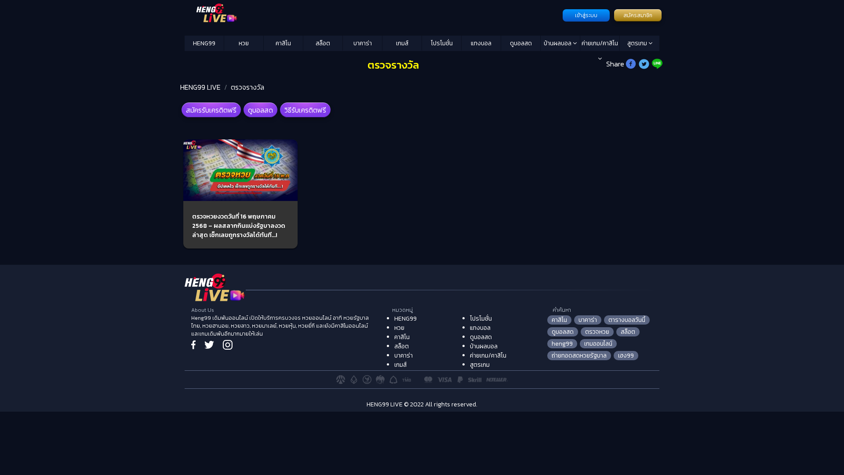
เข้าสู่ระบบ (586, 15)
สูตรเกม (637, 43)
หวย (244, 43)
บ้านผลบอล (558, 43)
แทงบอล (481, 43)
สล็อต (323, 43)
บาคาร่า (362, 43)
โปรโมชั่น (442, 43)
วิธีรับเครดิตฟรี (305, 110)
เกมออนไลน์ (598, 343)
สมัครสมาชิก (637, 15)
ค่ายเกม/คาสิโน (600, 43)
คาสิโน (283, 43)
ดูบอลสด (521, 43)
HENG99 (204, 43)
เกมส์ (402, 43)
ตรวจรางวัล (247, 87)
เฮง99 (626, 355)
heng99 (562, 343)
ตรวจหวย (597, 331)
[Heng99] (372, 15)
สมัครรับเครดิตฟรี (211, 110)
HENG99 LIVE (200, 87)
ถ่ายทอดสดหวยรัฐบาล (579, 355)
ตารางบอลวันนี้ (626, 320)
